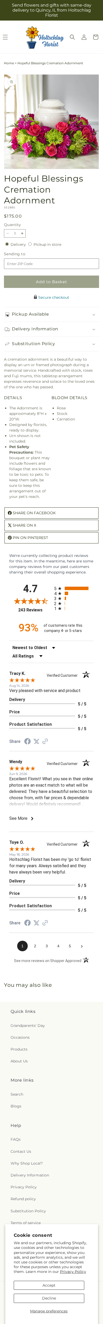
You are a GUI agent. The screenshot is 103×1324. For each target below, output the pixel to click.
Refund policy (23, 1198)
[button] (72, 37)
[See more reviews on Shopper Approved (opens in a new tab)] (45, 741)
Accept (49, 1285)
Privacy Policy (73, 1271)
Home (9, 63)
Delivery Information (30, 1175)
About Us (19, 1061)
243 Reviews (35, 609)
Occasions (20, 1037)
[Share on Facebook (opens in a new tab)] (27, 742)
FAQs (16, 1139)
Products (19, 1049)
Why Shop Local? (27, 1163)
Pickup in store (47, 244)
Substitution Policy (28, 1211)
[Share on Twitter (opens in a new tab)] (36, 741)
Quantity (12, 224)
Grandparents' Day (28, 1025)
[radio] (74, 588)
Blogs (16, 1106)
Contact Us (21, 1151)
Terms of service (26, 1222)
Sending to (22, 254)
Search (17, 1094)
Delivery (19, 244)
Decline (49, 1298)
